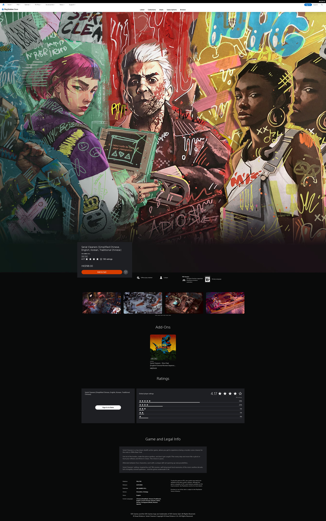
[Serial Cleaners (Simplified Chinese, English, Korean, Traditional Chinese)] (101, 303)
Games (27, 4)
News (62, 4)
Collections (152, 10)
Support (71, 4)
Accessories (50, 4)
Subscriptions (172, 10)
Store (9, 4)
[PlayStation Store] (10, 9)
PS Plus (37, 4)
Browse (183, 10)
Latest (142, 10)
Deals (161, 10)
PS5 (18, 4)
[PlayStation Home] (3, 4)
